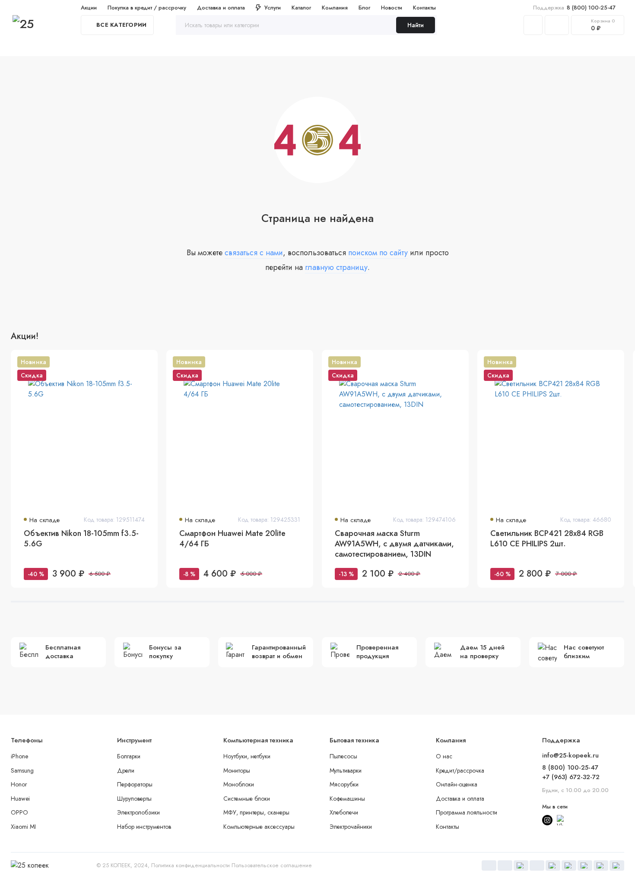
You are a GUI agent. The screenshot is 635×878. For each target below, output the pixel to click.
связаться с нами (254, 252)
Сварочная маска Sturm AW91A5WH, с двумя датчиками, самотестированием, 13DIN (394, 543)
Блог (364, 7)
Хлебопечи (344, 812)
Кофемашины (347, 798)
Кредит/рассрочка (460, 770)
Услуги (272, 7)
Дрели (125, 770)
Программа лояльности (466, 812)
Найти (415, 25)
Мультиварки (346, 770)
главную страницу (336, 267)
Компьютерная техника (277, 47)
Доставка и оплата (221, 7)
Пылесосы (343, 756)
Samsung (22, 770)
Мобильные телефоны (201, 47)
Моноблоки (238, 784)
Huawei (20, 798)
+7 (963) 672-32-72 (571, 777)
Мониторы (236, 770)
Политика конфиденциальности (190, 865)
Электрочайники (351, 826)
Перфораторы (134, 784)
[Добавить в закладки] (145, 362)
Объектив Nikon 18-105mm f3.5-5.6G (81, 538)
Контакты (424, 7)
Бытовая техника (88, 47)
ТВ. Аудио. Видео (348, 47)
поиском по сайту (378, 252)
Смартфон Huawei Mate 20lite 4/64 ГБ (232, 538)
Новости (391, 7)
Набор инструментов (144, 826)
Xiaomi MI (23, 826)
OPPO (19, 812)
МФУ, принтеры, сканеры (256, 812)
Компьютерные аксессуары (259, 826)
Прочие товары (539, 47)
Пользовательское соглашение (272, 865)
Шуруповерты (134, 798)
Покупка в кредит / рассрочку (147, 7)
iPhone (19, 756)
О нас (444, 756)
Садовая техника (479, 47)
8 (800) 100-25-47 (574, 7)
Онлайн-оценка (456, 784)
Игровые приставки (414, 47)
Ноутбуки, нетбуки (246, 756)
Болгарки (128, 756)
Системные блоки (246, 798)
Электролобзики (138, 812)
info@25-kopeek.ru (570, 755)
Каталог (301, 7)
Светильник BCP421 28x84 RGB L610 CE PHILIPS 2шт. (546, 538)
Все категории (121, 25)
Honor (19, 784)
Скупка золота (31, 47)
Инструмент (140, 47)
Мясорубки (344, 784)
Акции (89, 7)
